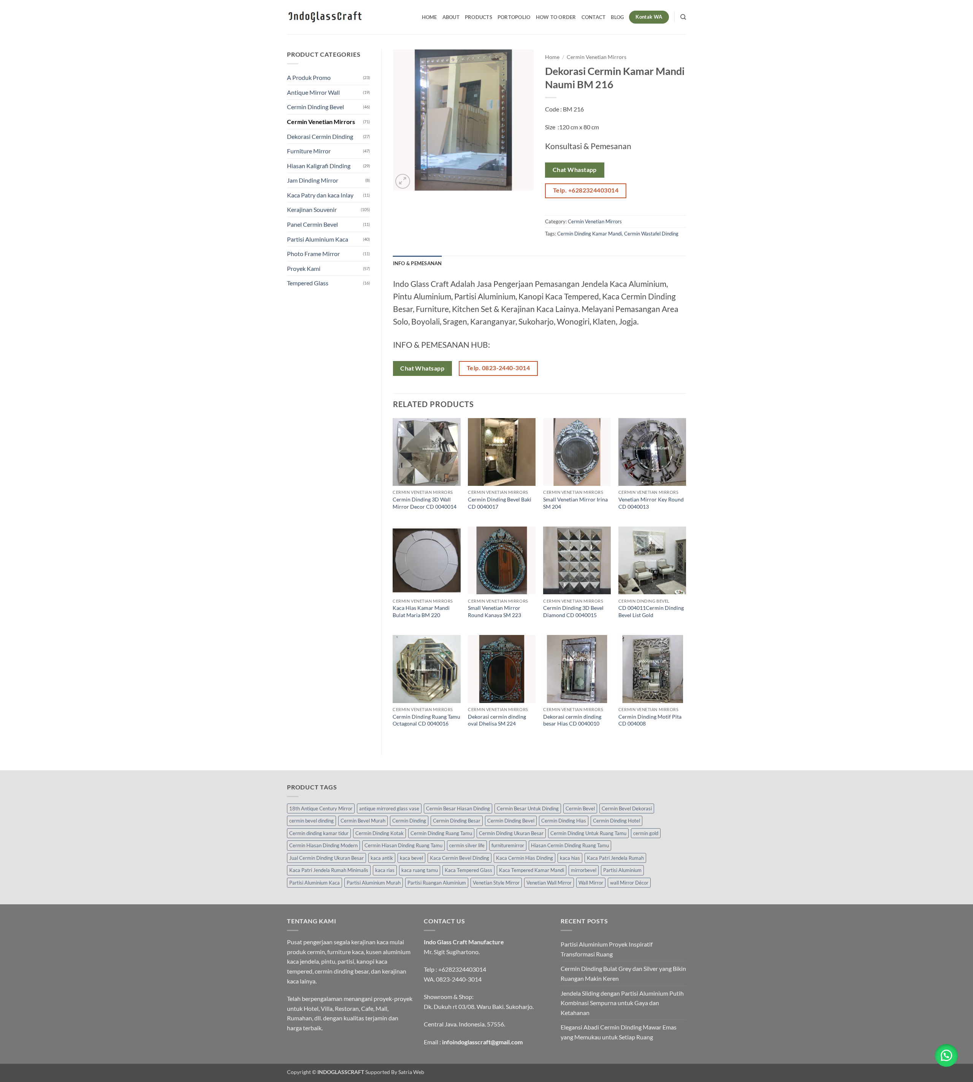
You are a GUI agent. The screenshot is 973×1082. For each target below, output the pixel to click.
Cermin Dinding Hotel (616, 821)
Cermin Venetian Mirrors (321, 121)
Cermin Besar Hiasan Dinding (458, 808)
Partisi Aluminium (622, 870)
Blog (617, 17)
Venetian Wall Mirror (549, 883)
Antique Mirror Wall (313, 92)
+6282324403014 (462, 969)
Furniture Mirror (309, 150)
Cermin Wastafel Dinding (651, 234)
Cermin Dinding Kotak (379, 833)
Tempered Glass (307, 282)
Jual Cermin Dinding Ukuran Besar (326, 858)
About (451, 17)
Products (478, 17)
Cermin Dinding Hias (563, 821)
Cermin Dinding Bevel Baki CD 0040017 (499, 503)
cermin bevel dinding (311, 821)
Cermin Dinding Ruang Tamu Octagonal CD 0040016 (426, 720)
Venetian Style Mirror (496, 883)
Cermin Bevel (580, 808)
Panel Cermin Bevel (312, 224)
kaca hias (570, 858)
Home (429, 17)
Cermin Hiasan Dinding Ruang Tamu (403, 845)
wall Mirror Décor (629, 883)
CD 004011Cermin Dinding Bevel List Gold (651, 611)
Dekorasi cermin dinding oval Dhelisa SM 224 (497, 720)
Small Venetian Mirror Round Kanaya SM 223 (494, 611)
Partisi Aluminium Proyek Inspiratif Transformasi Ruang (607, 949)
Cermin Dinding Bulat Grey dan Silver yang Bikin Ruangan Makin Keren (623, 973)
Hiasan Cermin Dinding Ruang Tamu (570, 845)
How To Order (556, 17)
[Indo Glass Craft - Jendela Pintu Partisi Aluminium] (325, 17)
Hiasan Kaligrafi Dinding (318, 165)
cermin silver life (467, 845)
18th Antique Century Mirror (320, 808)
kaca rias (385, 870)
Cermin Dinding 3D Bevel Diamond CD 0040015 (573, 611)
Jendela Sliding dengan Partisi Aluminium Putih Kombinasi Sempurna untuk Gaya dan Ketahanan (622, 1003)
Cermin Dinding (409, 821)
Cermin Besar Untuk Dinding (528, 808)
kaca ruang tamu (419, 870)
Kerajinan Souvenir (312, 209)
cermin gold (645, 833)
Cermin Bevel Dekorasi (627, 808)
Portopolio (514, 17)
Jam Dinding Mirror (312, 180)
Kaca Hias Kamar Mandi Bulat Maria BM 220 (421, 611)
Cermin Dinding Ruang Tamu (441, 833)
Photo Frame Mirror (313, 253)
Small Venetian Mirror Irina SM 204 (575, 503)
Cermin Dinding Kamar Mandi (589, 234)
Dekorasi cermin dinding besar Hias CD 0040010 (572, 720)
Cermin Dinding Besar (456, 821)
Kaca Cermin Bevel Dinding (459, 858)
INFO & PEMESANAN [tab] (417, 263)
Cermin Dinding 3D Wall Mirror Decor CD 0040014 (424, 503)
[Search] (683, 17)
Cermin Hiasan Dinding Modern (323, 845)
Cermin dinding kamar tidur (319, 833)
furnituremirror (507, 845)
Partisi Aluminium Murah (374, 883)
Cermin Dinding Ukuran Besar (511, 833)
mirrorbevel (583, 870)
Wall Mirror (590, 883)
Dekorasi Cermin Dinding (320, 136)
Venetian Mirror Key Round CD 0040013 (651, 503)
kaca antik (382, 858)
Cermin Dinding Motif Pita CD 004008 (649, 720)
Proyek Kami (303, 268)
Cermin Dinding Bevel (315, 106)
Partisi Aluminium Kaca (317, 239)
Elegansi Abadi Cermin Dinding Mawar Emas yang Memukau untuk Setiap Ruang (619, 1032)
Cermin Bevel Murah (363, 821)
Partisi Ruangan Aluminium (436, 883)
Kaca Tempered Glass (468, 870)
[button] (402, 181)
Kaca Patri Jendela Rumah (615, 858)
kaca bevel (411, 858)
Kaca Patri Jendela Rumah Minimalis (328, 870)
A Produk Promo (309, 77)
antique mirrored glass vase (389, 808)
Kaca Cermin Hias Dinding (524, 858)
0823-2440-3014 (459, 979)
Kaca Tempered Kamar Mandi (531, 870)
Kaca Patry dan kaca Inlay (320, 195)
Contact (594, 17)
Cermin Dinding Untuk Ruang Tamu (588, 833)
